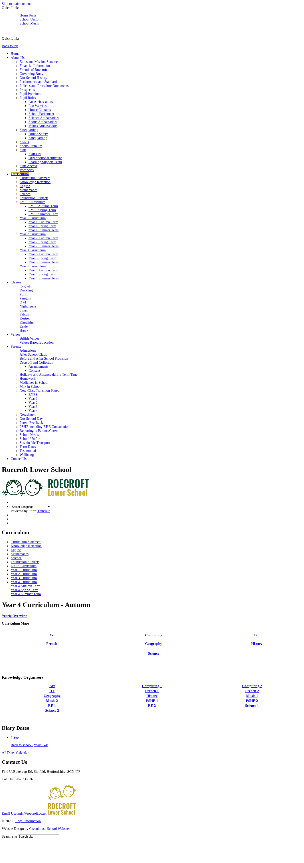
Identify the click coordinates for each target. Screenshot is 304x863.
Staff (23, 150)
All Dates (8, 752)
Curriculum (20, 174)
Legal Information (28, 821)
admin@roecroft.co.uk (24, 813)
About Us (17, 57)
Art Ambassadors (40, 102)
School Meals (29, 23)
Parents (16, 346)
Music (51, 648)
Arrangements (38, 366)
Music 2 (52, 701)
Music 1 (252, 696)
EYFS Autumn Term (43, 206)
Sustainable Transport (35, 443)
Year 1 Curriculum (33, 218)
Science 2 (52, 710)
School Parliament (41, 114)
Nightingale (28, 306)
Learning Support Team (45, 162)
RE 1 (52, 705)
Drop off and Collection (36, 362)
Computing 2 (252, 686)
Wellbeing (27, 455)
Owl (23, 302)
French (51, 644)
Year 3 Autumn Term (43, 254)
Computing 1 (152, 686)
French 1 (152, 691)
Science (25, 194)
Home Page (28, 15)
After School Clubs (33, 354)
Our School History (33, 78)
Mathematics (28, 190)
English (25, 186)
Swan (24, 310)
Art (52, 635)
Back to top (10, 46)
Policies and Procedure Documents (44, 86)
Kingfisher (27, 322)
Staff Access (28, 166)
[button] (21, 38)
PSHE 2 (252, 701)
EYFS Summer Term (43, 214)
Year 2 (33, 402)
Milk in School (30, 386)
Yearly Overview (14, 616)
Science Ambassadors (43, 118)
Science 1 (252, 705)
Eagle (24, 326)
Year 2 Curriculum (33, 234)
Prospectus (27, 90)
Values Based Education (37, 342)
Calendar (22, 752)
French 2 (252, 691)
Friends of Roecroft (33, 70)
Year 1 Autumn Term (43, 222)
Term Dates (28, 447)
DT (256, 635)
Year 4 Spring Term (42, 274)
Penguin (25, 298)
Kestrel (25, 318)
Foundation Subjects (34, 198)
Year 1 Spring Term (42, 226)
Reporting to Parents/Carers (39, 431)
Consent (34, 370)
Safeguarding (29, 130)
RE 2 (152, 705)
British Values (29, 338)
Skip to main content (16, 4)
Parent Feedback (31, 422)
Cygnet (25, 286)
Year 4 (33, 410)
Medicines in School (34, 382)
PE (153, 648)
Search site (9, 836)
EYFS (32, 394)
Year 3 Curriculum (33, 250)
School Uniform (31, 19)
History (256, 644)
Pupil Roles (28, 98)
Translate (43, 511)
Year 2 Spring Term (42, 242)
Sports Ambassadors (42, 122)
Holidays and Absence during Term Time (48, 374)
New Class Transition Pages (39, 390)
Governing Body (31, 74)
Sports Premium (31, 146)
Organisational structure (45, 158)
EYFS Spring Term (42, 210)
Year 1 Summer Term (43, 230)
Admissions (28, 350)
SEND (24, 142)
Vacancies (27, 170)
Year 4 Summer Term (43, 278)
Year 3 (33, 406)
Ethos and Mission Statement (40, 62)
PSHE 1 (152, 701)
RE (52, 653)
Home (15, 53)
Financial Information (35, 66)
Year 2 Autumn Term (43, 238)
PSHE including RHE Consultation (44, 426)
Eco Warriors (37, 106)
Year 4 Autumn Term (43, 270)
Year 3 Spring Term (42, 258)
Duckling (26, 290)
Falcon (24, 314)
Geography (153, 644)
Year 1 (33, 398)
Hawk (24, 330)
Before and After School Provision (44, 358)
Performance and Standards (39, 82)
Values (15, 334)
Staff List (34, 154)
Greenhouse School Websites (49, 828)
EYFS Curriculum (32, 202)
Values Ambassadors (42, 126)
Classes (16, 282)
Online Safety (38, 134)
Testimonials (28, 451)
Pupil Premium (30, 94)
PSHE (256, 648)
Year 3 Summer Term (43, 262)
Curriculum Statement (35, 178)
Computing (153, 635)
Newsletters (28, 414)
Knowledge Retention (35, 182)
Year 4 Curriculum (33, 266)
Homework (28, 378)
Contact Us (18, 459)
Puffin (24, 294)
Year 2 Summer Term (43, 246)
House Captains (39, 110)
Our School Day (31, 418)
